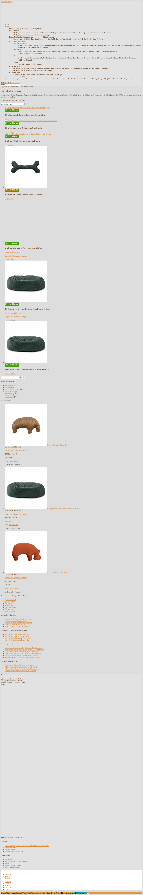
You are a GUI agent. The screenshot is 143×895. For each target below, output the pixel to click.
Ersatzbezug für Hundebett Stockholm (28, 39)
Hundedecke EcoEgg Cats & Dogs (90, 39)
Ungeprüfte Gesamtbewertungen (16, 256)
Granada (16, 56)
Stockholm (17, 50)
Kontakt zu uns (10, 848)
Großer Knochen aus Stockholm (56, 52)
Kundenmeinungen (12, 79)
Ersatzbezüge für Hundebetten (21, 37)
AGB (7, 863)
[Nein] (88, 893)
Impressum (9, 859)
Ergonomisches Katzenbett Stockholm (64, 68)
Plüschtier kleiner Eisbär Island (30, 64)
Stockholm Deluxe (20, 43)
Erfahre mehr (82, 893)
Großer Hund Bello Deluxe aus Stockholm (34, 45)
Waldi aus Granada (25, 60)
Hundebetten (14, 31)
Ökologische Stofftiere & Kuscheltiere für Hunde (21, 667)
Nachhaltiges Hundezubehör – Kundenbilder (74, 79)
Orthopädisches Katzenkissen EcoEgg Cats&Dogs (32, 70)
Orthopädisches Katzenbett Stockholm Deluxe (31, 68)
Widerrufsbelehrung (12, 867)
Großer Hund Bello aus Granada (30, 58)
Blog (106, 79)
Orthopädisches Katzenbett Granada (93, 68)
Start (2, 87)
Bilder (22, 77)
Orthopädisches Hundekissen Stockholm (65, 33)
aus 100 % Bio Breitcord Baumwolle (17, 636)
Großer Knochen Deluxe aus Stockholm (65, 45)
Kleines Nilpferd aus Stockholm (30, 54)
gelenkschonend (10, 600)
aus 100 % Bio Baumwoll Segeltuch (17, 634)
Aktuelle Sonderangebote (31, 29)
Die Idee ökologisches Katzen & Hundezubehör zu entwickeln (27, 846)
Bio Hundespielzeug (125, 79)
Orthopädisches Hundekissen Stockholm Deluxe (31, 33)
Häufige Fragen (97, 79)
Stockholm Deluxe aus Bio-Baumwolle (18, 619)
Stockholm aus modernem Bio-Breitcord (18, 623)
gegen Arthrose (10, 602)
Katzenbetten (14, 66)
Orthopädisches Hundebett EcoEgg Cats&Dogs (31, 35)
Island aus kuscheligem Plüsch (15, 624)
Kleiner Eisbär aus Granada (102, 58)
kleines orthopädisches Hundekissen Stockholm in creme (24, 657)
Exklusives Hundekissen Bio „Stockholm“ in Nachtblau (23, 648)
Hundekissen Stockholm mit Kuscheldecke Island (21, 655)
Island (15, 62)
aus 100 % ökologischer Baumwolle (17, 640)
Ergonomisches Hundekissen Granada (96, 33)
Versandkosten (13, 461)
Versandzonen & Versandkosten (16, 861)
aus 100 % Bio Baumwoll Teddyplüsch (18, 638)
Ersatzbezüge (9, 397)
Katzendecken (14, 73)
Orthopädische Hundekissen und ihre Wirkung (20, 671)
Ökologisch (9, 609)
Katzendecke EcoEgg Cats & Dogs (49, 75)
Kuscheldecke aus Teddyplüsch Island (62, 39)
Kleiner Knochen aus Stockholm (81, 52)
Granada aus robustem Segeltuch (16, 621)
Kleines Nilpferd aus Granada (124, 58)
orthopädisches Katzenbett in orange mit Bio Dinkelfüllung (24, 650)
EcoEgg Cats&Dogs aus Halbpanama (17, 626)
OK (76, 893)
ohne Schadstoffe (10, 607)
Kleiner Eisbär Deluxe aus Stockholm (126, 45)
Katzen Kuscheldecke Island (24, 75)
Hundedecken (48, 37)
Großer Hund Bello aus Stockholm (31, 52)
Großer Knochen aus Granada (54, 58)
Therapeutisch (9, 605)
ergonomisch (9, 603)
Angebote (8, 395)
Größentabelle (10, 849)
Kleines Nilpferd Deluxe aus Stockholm (33, 47)
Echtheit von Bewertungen (14, 851)
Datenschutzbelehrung (13, 865)
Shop (7, 27)
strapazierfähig (10, 611)
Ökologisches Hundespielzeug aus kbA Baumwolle (22, 669)
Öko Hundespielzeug (17, 41)
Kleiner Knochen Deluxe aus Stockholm (96, 45)
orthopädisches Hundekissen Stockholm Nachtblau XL (23, 653)
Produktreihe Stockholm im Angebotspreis (19, 665)
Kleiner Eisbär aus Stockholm (106, 52)
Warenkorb (112, 79)
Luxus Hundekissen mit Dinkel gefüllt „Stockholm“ (22, 651)
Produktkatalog (15, 29)
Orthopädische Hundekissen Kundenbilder (40, 79)
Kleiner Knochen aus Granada (78, 58)
